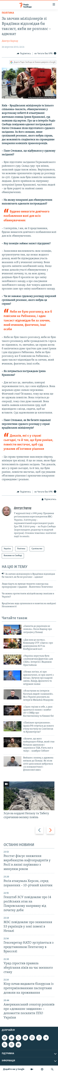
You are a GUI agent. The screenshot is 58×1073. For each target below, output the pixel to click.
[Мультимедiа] (31, 1069)
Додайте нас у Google (13, 1069)
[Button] (24, 54)
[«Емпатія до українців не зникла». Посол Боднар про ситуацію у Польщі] (12, 630)
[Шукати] (52, 1069)
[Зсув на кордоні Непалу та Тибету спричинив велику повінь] (29, 795)
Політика (8, 13)
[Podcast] (11, 1045)
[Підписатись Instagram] (32, 1038)
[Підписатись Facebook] (4, 1038)
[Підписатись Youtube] (25, 1038)
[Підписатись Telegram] (46, 1038)
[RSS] (4, 1045)
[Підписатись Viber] (39, 1038)
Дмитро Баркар (10, 41)
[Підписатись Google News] (11, 1038)
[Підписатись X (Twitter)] (18, 1038)
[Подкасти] (42, 1069)
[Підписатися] (18, 1045)
